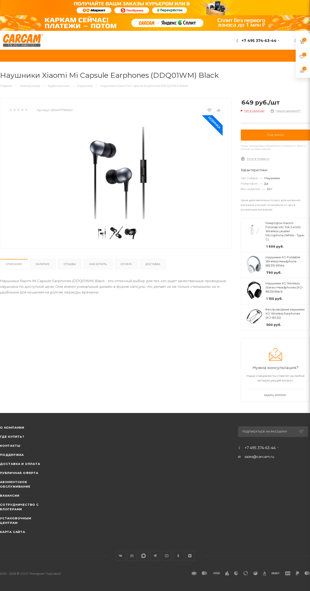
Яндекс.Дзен (190, 556)
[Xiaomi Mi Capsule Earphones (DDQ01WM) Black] (116, 171)
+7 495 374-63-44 (258, 41)
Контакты (10, 445)
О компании (12, 427)
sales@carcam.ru (259, 456)
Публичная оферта (19, 473)
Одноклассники (178, 556)
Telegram (155, 556)
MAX (143, 556)
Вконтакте (120, 556)
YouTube (167, 556)
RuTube (132, 556)
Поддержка (12, 455)
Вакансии (9, 495)
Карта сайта (12, 532)
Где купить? (12, 436)
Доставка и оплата (20, 464)
